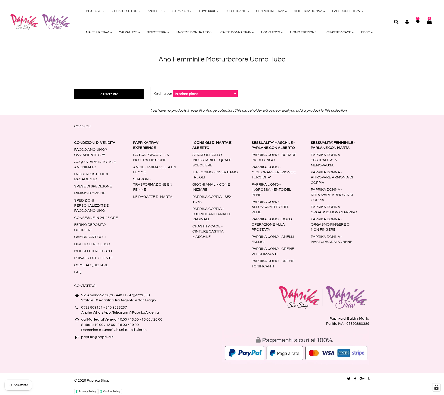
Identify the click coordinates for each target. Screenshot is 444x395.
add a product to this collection (321, 110)
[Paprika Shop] (40, 21)
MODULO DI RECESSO (93, 251)
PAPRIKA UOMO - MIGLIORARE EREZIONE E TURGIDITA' (274, 172)
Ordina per (163, 93)
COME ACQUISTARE (91, 265)
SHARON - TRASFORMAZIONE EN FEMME (152, 184)
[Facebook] (355, 379)
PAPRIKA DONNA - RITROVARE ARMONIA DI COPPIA (332, 177)
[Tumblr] (369, 379)
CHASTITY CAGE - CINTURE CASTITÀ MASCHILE (208, 231)
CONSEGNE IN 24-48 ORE (96, 218)
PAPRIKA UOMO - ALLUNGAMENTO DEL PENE (270, 207)
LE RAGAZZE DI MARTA (153, 197)
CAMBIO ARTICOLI (90, 237)
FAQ (77, 272)
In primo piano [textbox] (186, 94)
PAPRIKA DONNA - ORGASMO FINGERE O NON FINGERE (330, 224)
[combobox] (205, 93)
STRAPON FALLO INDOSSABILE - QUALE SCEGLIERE (211, 160)
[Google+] (362, 379)
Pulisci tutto (108, 94)
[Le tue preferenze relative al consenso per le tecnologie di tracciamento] (436, 387)
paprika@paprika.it (97, 337)
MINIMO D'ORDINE (89, 193)
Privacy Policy (87, 391)
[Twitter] (349, 379)
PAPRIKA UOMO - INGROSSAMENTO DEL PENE (271, 190)
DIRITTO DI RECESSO (92, 244)
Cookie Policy (111, 391)
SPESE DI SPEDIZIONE (93, 186)
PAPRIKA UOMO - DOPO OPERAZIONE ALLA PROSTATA (272, 224)
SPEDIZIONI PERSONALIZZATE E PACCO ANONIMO (91, 206)
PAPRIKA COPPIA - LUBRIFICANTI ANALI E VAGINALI (211, 214)
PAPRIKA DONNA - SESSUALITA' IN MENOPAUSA (326, 160)
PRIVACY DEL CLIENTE (93, 258)
